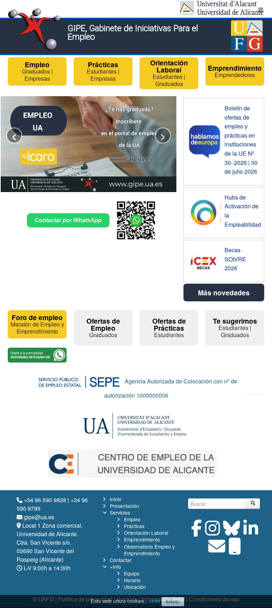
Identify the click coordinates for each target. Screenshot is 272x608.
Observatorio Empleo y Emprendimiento (149, 550)
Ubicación (135, 586)
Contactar (121, 559)
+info (154, 600)
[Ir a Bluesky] (231, 532)
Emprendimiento (142, 539)
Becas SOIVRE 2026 (235, 259)
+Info (115, 566)
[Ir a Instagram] (212, 532)
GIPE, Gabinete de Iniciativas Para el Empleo (133, 32)
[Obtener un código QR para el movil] (234, 550)
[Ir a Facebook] (196, 532)
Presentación (124, 505)
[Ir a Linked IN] (250, 532)
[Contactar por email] (216, 550)
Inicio (115, 499)
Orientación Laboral (146, 532)
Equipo (132, 573)
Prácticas (134, 525)
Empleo (132, 519)
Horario (132, 580)
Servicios (120, 512)
